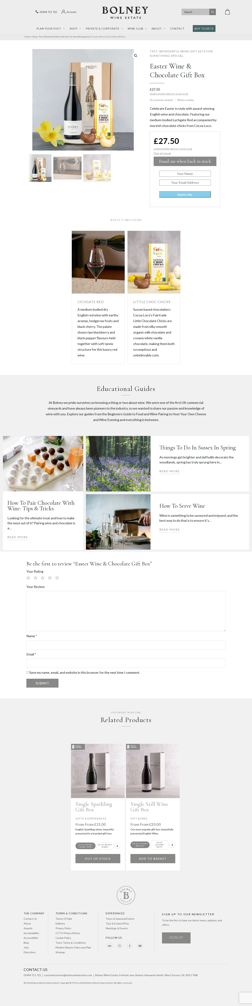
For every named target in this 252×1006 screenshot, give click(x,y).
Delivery (60, 923)
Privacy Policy (63, 928)
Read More (17, 537)
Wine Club (135, 28)
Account (71, 11)
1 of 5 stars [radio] (29, 578)
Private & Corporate (102, 28)
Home (28, 36)
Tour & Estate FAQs (117, 923)
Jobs (26, 947)
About (156, 28)
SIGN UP (176, 937)
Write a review (185, 99)
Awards (28, 928)
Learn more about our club (169, 93)
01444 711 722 (48, 11)
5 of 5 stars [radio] (58, 578)
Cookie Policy (63, 937)
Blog (26, 942)
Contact (177, 28)
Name (31, 636)
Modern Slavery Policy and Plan (73, 947)
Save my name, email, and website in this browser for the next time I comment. (84, 672)
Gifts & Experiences (90, 818)
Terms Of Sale (64, 918)
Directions (30, 952)
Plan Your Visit (49, 28)
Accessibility (31, 937)
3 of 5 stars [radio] (44, 578)
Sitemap (60, 952)
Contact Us (30, 918)
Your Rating (34, 571)
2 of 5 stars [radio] (37, 578)
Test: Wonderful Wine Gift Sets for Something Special (65, 36)
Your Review (35, 587)
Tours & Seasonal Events (120, 918)
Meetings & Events (117, 928)
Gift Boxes (138, 818)
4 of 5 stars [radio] (51, 578)
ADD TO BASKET (153, 858)
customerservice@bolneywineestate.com (68, 975)
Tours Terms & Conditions (71, 942)
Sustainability (31, 933)
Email (31, 654)
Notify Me (184, 195)
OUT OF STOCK (98, 858)
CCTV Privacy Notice (68, 933)
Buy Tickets (204, 28)
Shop (73, 28)
